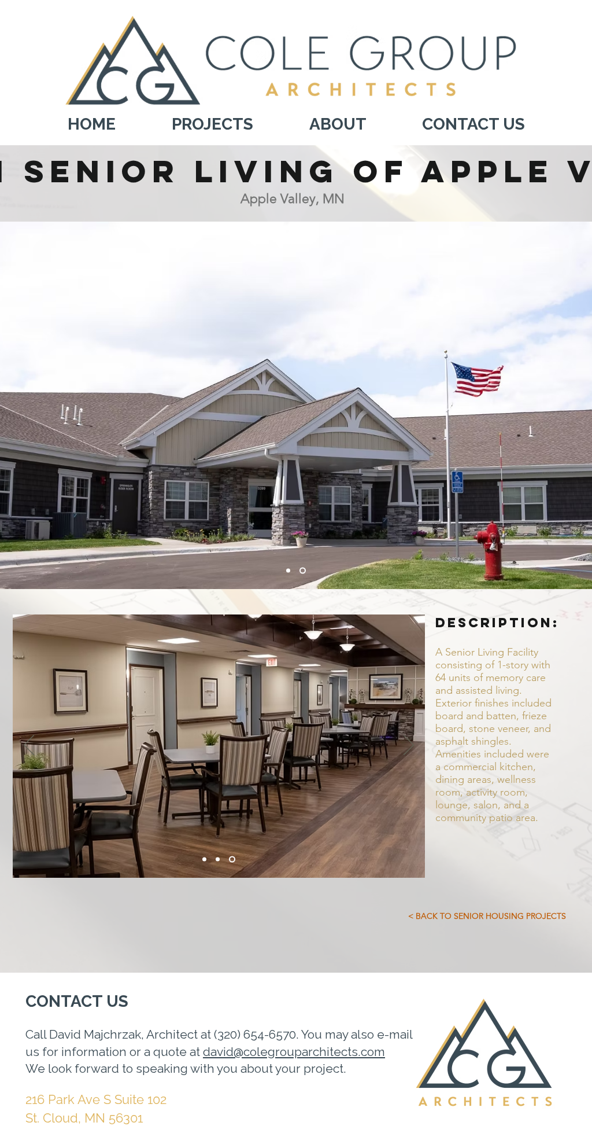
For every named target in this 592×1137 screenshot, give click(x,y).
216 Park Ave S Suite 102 (97, 1099)
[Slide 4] (289, 571)
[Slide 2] (304, 571)
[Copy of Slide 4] (232, 859)
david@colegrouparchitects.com (294, 1051)
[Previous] (29, 746)
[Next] (409, 746)
